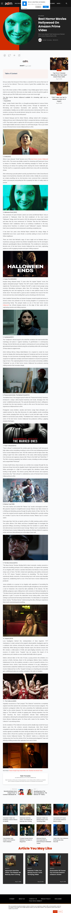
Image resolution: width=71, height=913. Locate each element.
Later (38, 7)
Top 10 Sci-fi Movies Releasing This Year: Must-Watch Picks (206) (59, 75)
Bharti (22, 65)
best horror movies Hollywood (39, 159)
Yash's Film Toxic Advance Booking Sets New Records (60, 840)
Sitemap (11, 899)
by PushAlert (25, 8)
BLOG (59, 70)
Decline (60, 911)
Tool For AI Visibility (35, 901)
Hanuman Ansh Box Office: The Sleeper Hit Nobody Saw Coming (26, 819)
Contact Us (33, 899)
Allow (46, 7)
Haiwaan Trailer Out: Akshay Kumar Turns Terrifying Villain (42, 819)
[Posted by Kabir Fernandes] (40, 40)
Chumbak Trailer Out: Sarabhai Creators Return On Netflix (10, 819)
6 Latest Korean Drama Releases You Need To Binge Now (26, 840)
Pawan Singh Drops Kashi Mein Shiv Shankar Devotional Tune (25, 770)
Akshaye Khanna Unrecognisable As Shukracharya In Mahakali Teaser (44, 841)
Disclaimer (58, 899)
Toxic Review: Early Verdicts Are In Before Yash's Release (9, 840)
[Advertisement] (5, 29)
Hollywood (6, 305)
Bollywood (18, 3)
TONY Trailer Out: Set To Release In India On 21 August (59, 99)
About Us (22, 899)
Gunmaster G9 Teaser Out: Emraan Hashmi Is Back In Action (59, 819)
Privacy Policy (46, 899)
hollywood (41, 15)
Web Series (52, 3)
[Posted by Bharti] (25, 61)
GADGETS (7, 868)
